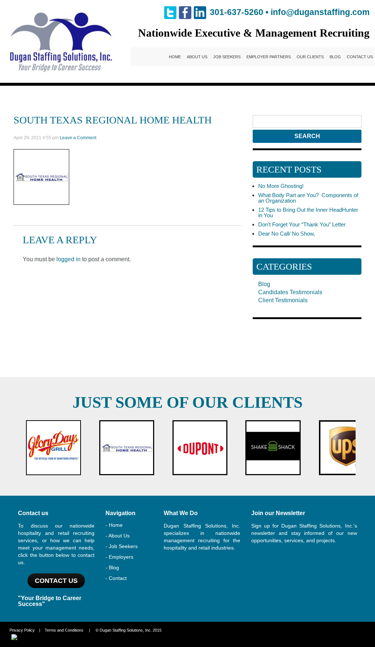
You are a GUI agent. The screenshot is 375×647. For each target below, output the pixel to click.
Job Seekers (227, 57)
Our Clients (310, 57)
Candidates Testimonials (290, 292)
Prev (27, 448)
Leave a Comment (78, 137)
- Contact (116, 578)
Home (175, 57)
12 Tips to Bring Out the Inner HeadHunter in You (308, 212)
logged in (68, 259)
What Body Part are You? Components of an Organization (308, 198)
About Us (197, 57)
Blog (335, 57)
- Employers (119, 557)
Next (348, 448)
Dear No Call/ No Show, (286, 233)
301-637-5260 (236, 12)
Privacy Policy (22, 630)
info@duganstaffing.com (320, 12)
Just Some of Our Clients (187, 402)
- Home (114, 525)
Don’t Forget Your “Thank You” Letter (302, 224)
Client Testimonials (283, 300)
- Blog (112, 567)
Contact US (56, 580)
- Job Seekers (121, 546)
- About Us (117, 536)
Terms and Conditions (64, 630)
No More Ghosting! (281, 186)
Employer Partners (268, 57)
